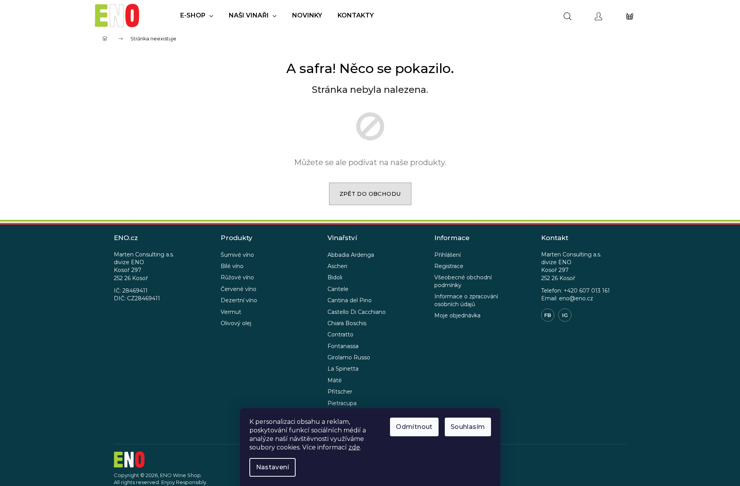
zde (354, 447)
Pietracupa (342, 403)
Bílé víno (232, 266)
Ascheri (337, 266)
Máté (334, 380)
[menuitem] (196, 15)
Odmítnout (414, 426)
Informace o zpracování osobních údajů (466, 300)
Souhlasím (468, 426)
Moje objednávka (457, 315)
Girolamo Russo (348, 357)
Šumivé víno (237, 254)
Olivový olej (236, 323)
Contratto (340, 334)
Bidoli (334, 277)
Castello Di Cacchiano (356, 311)
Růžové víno (237, 277)
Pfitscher (339, 391)
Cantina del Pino (349, 300)
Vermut (231, 311)
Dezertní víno (239, 300)
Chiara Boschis (346, 323)
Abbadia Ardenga (350, 254)
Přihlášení (447, 254)
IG (565, 315)
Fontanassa (343, 346)
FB (547, 315)
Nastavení (272, 467)
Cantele (337, 289)
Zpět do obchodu (370, 193)
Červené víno (238, 289)
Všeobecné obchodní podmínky (463, 281)
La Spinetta (343, 368)
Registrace (448, 266)
